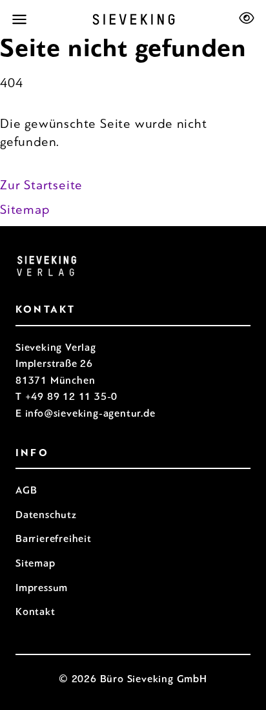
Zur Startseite (41, 185)
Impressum (41, 587)
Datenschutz (46, 514)
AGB (26, 490)
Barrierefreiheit (53, 538)
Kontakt (35, 611)
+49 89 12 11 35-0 (71, 396)
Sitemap (25, 209)
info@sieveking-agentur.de (90, 413)
